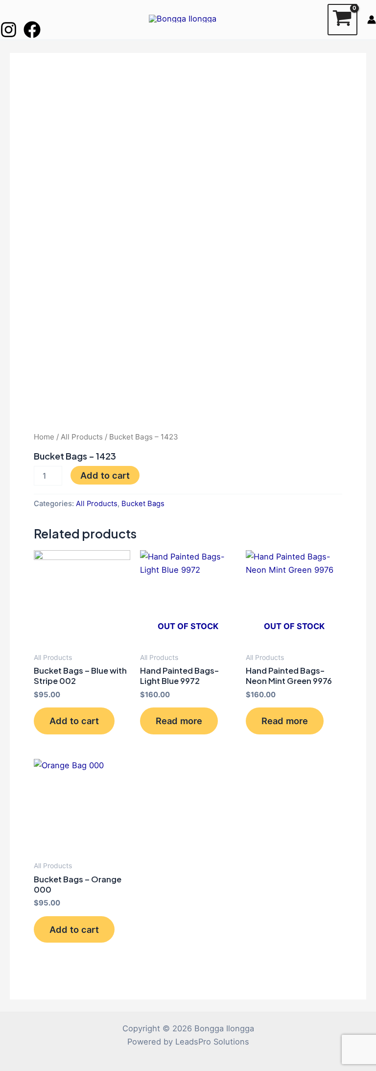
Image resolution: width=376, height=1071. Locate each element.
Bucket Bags (142, 503)
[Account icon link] (371, 19)
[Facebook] (32, 29)
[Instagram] (8, 29)
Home (44, 436)
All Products (82, 436)
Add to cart (105, 475)
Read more (179, 720)
